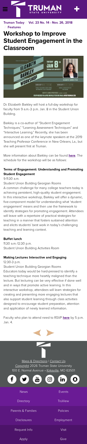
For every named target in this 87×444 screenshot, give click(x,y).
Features (14, 27)
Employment (63, 420)
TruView (63, 401)
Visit (63, 430)
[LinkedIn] (63, 380)
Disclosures (24, 420)
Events (63, 392)
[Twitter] (25, 380)
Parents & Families (23, 411)
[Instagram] (50, 380)
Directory (23, 401)
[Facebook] (12, 380)
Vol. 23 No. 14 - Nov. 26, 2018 (50, 23)
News (24, 392)
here (72, 155)
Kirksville (53, 370)
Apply (23, 439)
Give (63, 439)
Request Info (23, 430)
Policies (63, 411)
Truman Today (13, 23)
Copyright (22, 366)
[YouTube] (37, 380)
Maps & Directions (34, 361)
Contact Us (57, 361)
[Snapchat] (75, 380)
